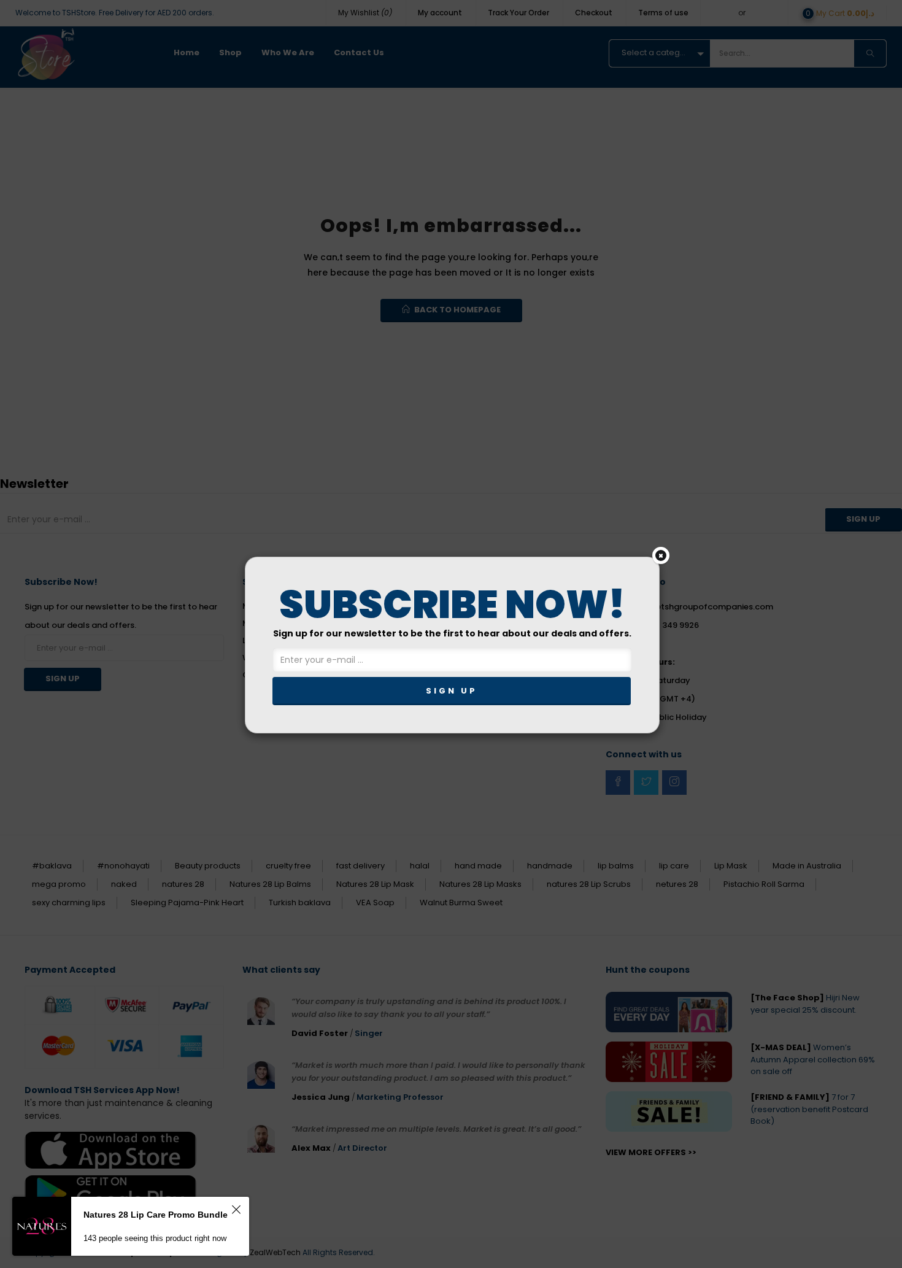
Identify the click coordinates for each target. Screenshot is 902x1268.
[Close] (660, 555)
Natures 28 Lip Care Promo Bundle (155, 1215)
